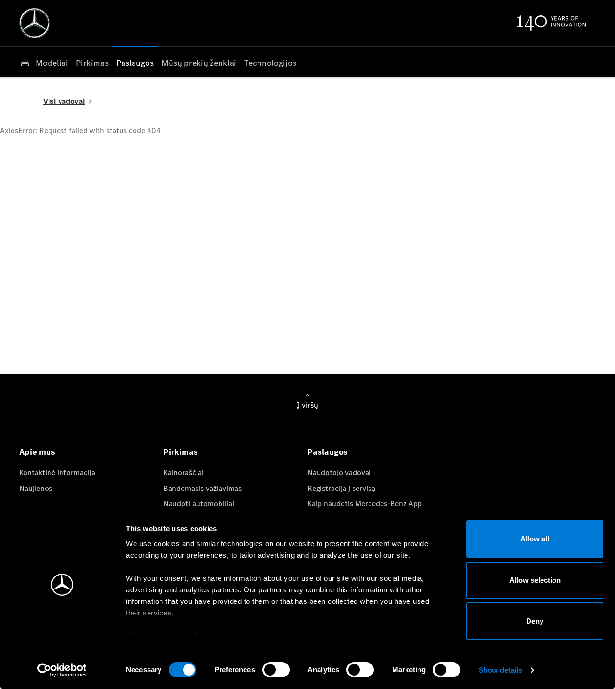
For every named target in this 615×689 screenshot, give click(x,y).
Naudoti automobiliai (198, 504)
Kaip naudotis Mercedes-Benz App (365, 504)
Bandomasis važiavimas (202, 488)
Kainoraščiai (183, 472)
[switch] (276, 669)
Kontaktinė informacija (57, 472)
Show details (500, 670)
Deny (534, 621)
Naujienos (35, 488)
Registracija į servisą (341, 488)
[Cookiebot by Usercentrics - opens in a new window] (62, 670)
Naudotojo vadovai (339, 472)
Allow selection (535, 580)
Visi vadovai (64, 101)
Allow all (534, 539)
